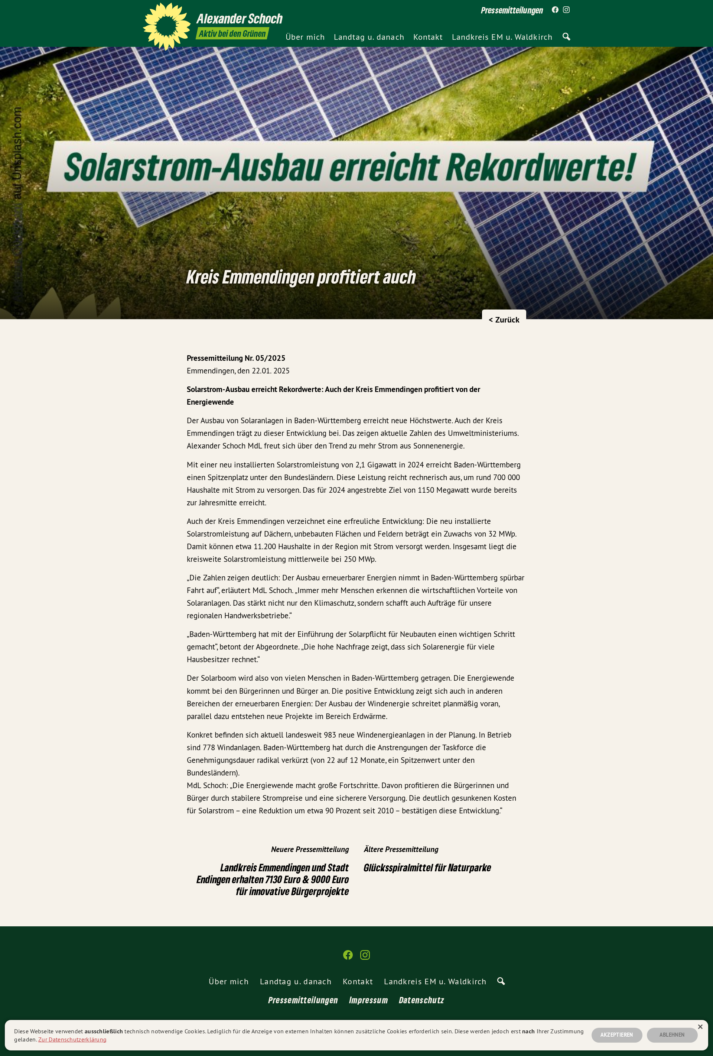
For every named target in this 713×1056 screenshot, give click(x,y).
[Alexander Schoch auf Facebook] (555, 10)
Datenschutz (422, 999)
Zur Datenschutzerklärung (72, 1039)
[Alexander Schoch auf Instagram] (566, 10)
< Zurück (504, 319)
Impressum (368, 999)
